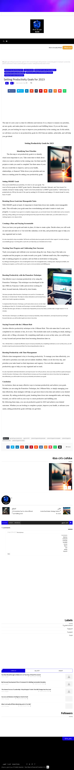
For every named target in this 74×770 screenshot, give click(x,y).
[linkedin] (27, 91)
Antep (65, 549)
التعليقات (60, 671)
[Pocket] (60, 91)
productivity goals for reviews (14, 75)
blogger (4, 523)
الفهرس (4, 764)
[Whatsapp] (64, 91)
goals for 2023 (28, 70)
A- (12, 83)
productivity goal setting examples (45, 70)
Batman (65, 537)
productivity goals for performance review (39, 73)
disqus (11, 523)
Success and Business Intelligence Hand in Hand (14, 697)
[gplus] (24, 764)
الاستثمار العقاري (68, 625)
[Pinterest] (41, 91)
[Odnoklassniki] (55, 91)
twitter (21, 91)
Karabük (65, 542)
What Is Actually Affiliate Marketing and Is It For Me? (16, 704)
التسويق (70, 629)
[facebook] (8, 447)
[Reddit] (45, 91)
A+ (7, 83)
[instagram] (27, 764)
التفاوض (70, 632)
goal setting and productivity (13, 70)
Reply (9, 554)
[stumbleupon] (31, 91)
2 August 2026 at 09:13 (12, 532)
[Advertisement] (21, 2)
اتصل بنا (9, 764)
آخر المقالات (13, 671)
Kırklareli (65, 539)
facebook (12, 91)
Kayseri (65, 551)
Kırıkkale (65, 540)
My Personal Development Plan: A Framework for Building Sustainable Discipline (23, 682)
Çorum (65, 544)
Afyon (65, 546)
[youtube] (29, 764)
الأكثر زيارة (37, 671)
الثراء (71, 635)
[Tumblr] (36, 91)
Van (66, 548)
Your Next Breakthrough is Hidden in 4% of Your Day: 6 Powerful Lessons (21, 675)
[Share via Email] (60, 447)
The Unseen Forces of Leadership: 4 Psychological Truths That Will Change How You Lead (26, 689)
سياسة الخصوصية (16, 764)
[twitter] (12, 447)
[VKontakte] (50, 91)
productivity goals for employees (15, 73)
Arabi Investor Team (21, 83)
